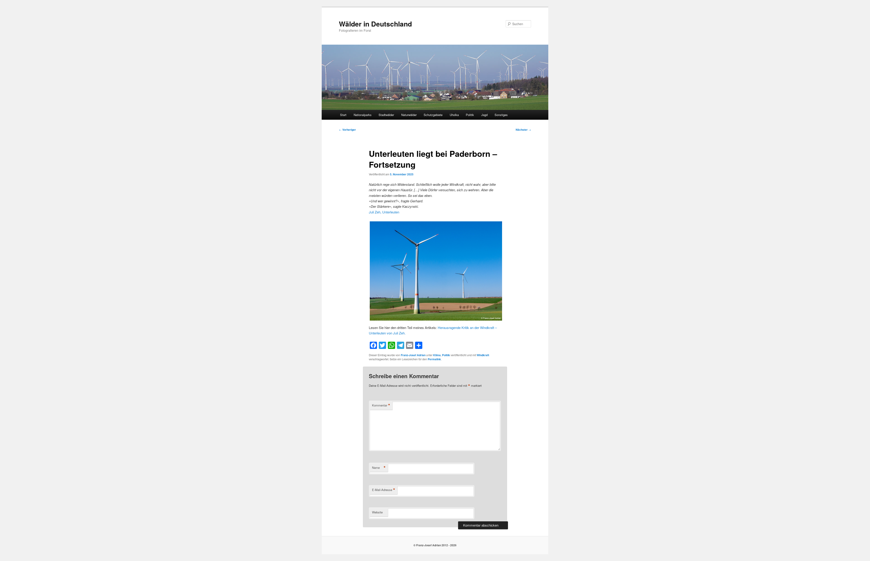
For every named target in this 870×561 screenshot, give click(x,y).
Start (343, 115)
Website (377, 512)
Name (379, 467)
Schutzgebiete (433, 115)
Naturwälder (409, 115)
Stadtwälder (386, 115)
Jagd (484, 115)
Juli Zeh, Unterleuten (384, 212)
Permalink (434, 359)
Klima (437, 355)
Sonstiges (501, 115)
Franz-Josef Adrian (413, 355)
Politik (470, 115)
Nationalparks (363, 115)
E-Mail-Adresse (383, 489)
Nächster (523, 130)
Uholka (454, 115)
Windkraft (483, 355)
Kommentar (381, 405)
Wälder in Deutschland (375, 24)
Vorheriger (347, 130)
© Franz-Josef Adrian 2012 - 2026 (435, 545)
